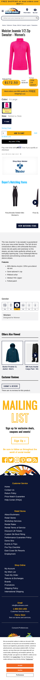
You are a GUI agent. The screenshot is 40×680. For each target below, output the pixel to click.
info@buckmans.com (20, 605)
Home (4, 25)
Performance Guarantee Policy (18, 537)
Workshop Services (13, 521)
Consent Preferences (20, 628)
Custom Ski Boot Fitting (15, 534)
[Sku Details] (20, 154)
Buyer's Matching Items (14, 182)
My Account (10, 568)
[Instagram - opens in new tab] (17, 460)
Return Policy (10, 493)
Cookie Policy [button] (16, 657)
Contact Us (9, 490)
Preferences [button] (29, 659)
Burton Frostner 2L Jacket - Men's (10, 368)
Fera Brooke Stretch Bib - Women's (15, 214)
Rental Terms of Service (15, 527)
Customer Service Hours (20, 611)
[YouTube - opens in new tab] (29, 460)
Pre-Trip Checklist (12, 547)
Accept (20, 665)
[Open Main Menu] (3, 11)
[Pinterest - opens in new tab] (23, 460)
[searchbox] (37, 18)
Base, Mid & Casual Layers (21, 25)
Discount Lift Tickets (13, 531)
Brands (8, 582)
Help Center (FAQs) (13, 500)
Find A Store (27, 12)
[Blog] (35, 460)
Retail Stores (10, 518)
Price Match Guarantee (15, 496)
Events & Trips (11, 544)
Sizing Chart (6, 128)
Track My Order (11, 575)
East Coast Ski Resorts (15, 550)
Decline (20, 670)
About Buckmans (12, 514)
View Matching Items (27, 226)
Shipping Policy (11, 588)
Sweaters (34, 25)
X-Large (6, 121)
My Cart (35, 12)
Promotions (10, 585)
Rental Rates (10, 524)
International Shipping (14, 591)
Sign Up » (20, 441)
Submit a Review (11, 386)
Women (9, 25)
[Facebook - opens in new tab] (5, 460)
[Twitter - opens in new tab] (11, 460)
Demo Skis (9, 541)
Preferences (20, 675)
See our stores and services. (20, 617)
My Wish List (10, 572)
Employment (10, 554)
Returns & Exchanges (14, 578)
